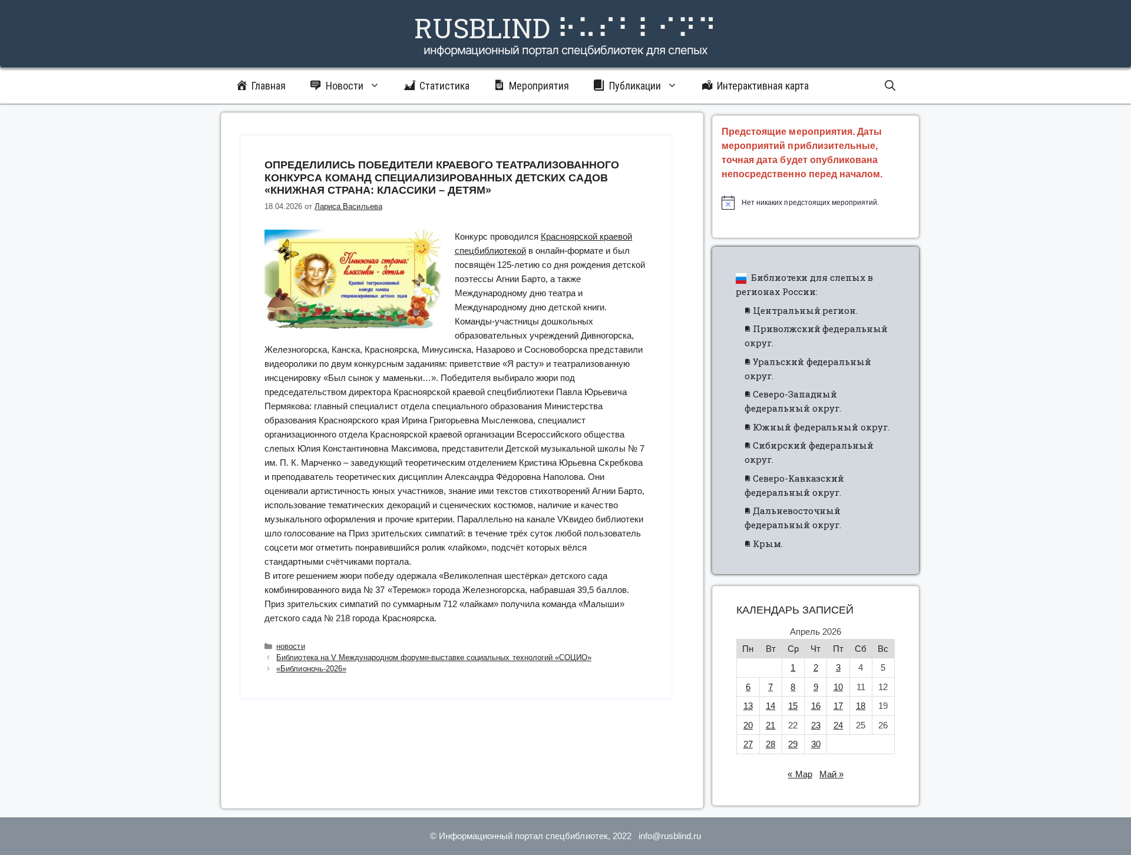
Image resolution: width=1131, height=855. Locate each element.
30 (816, 744)
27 (748, 744)
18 (860, 706)
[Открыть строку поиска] (890, 86)
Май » (831, 774)
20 (748, 725)
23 (816, 725)
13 (748, 706)
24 (838, 725)
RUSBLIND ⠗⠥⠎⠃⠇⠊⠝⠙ (565, 27)
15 (793, 706)
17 (838, 706)
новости (290, 646)
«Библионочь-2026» (311, 668)
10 (838, 687)
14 (770, 706)
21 (770, 725)
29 (793, 744)
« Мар (800, 774)
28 (770, 744)
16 (816, 706)
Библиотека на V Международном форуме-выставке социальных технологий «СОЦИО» (433, 657)
